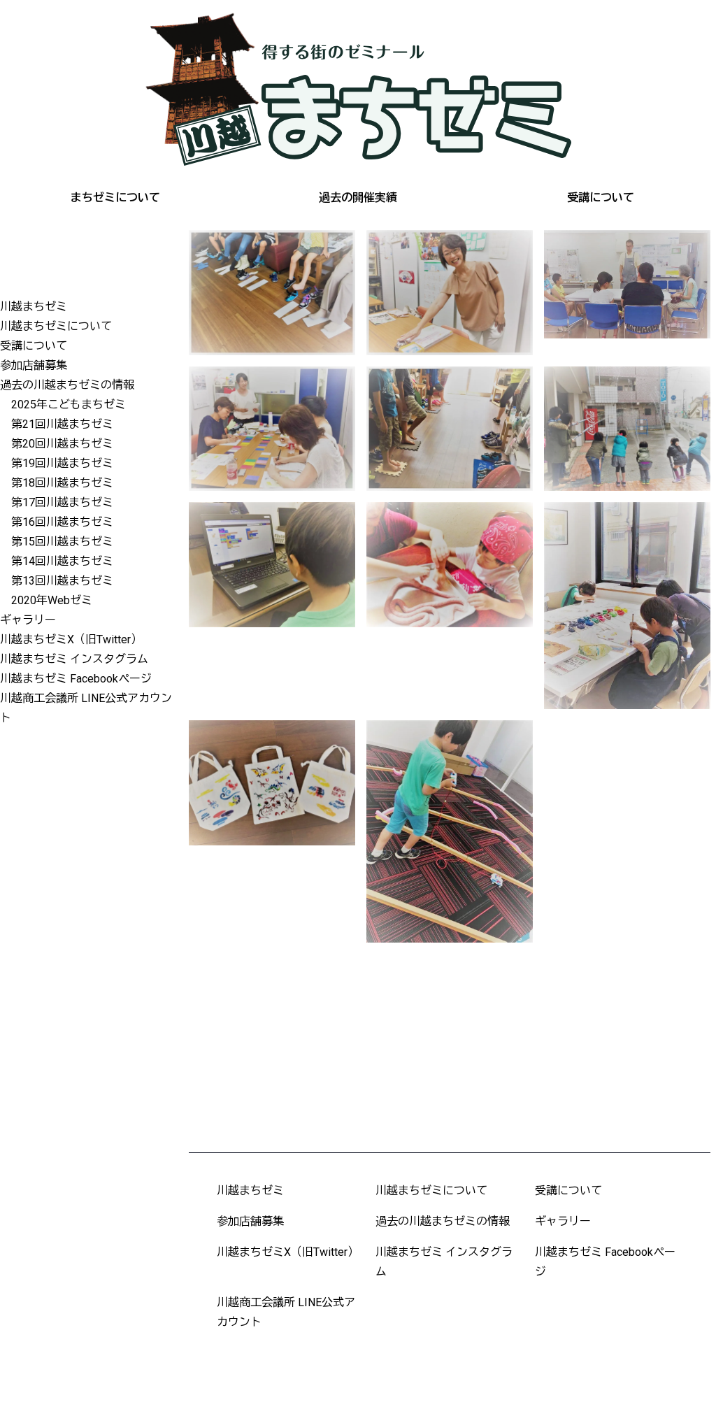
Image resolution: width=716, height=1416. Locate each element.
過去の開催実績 (358, 197)
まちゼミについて (115, 197)
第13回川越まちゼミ (62, 580)
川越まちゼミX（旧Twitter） (71, 639)
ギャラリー (28, 620)
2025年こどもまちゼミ (68, 404)
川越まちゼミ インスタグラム (74, 659)
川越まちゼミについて (56, 326)
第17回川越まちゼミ (62, 502)
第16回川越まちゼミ (62, 522)
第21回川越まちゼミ (62, 424)
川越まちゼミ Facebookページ (76, 678)
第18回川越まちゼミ (62, 482)
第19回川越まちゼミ (62, 463)
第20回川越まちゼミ (62, 443)
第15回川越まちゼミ (62, 541)
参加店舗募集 (33, 365)
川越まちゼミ (33, 306)
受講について (600, 197)
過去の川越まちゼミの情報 (67, 385)
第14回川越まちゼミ (62, 561)
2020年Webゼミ (51, 600)
